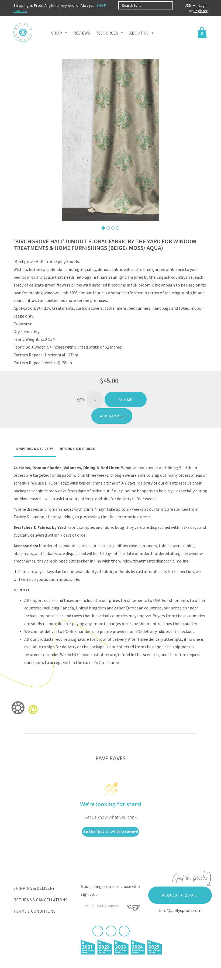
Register (201, 10)
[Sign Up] (133, 907)
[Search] (177, 5)
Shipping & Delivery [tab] (34, 448)
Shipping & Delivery (33, 888)
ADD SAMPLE (112, 416)
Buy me (125, 399)
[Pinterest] (111, 931)
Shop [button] (56, 33)
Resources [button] (106, 33)
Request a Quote (180, 895)
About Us (139, 33)
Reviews (81, 33)
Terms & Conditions (34, 911)
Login (203, 5)
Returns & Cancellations (40, 899)
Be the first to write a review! (110, 831)
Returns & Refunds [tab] (76, 448)
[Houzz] (124, 931)
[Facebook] (97, 931)
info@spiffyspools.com (180, 910)
